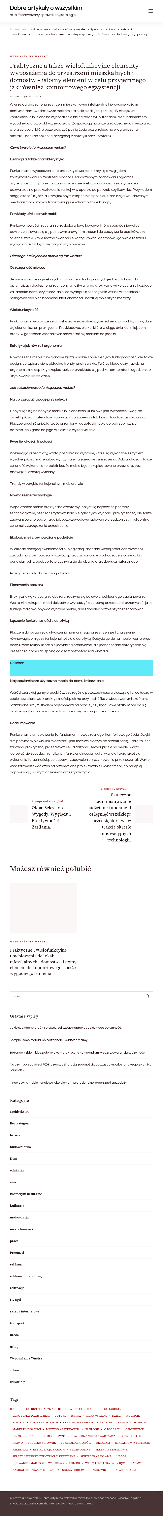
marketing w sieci (27, 1429)
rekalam (103, 1443)
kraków (106, 1422)
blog (14, 1409)
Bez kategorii (20, 1123)
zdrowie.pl (18, 1382)
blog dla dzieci (70, 1409)
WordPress (85, 1503)
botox (76, 1415)
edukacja (17, 1170)
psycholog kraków (76, 1443)
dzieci (116, 1415)
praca (14, 1241)
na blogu (92, 1429)
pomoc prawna (54, 1436)
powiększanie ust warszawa (93, 1436)
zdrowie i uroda (123, 1470)
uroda (14, 1335)
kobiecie (133, 1415)
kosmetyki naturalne (26, 1194)
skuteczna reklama (96, 1456)
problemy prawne (42, 1443)
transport (17, 1323)
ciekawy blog (96, 1415)
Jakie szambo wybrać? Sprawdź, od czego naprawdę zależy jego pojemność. (66, 1027)
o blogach (112, 1429)
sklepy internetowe (25, 1311)
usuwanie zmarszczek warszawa (38, 1463)
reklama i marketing (26, 1276)
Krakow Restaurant (79, 1422)
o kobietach (134, 1429)
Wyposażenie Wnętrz (29, 56)
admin (14, 96)
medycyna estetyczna (63, 1429)
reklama (16, 1264)
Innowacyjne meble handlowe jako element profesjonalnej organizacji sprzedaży (68, 1082)
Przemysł (17, 1252)
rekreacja (17, 1288)
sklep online (80, 1449)
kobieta (19, 1422)
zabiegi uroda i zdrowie (68, 1470)
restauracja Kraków (49, 1449)
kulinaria (17, 1205)
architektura (19, 1111)
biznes (15, 1135)
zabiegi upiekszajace (29, 1470)
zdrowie (16, 1370)
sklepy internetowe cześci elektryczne (44, 1456)
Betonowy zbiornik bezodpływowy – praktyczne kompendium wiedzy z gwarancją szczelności (77, 1052)
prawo (18, 1443)
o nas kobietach (25, 1436)
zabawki (137, 1463)
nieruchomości (21, 1229)
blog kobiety (111, 1409)
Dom (13, 1158)
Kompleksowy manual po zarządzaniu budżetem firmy (48, 1040)
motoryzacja (19, 1217)
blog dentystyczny (38, 1409)
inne (13, 1182)
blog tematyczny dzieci (31, 1415)
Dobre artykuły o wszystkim (46, 8)
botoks (60, 1415)
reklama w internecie (132, 1443)
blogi (91, 1409)
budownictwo (20, 1147)
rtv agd (15, 1299)
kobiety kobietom (44, 1422)
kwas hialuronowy (132, 1422)
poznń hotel (130, 1436)
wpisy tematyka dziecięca (105, 1463)
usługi (15, 1346)
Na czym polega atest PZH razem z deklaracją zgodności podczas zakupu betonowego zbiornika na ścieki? (80, 1067)
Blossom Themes (42, 1503)
